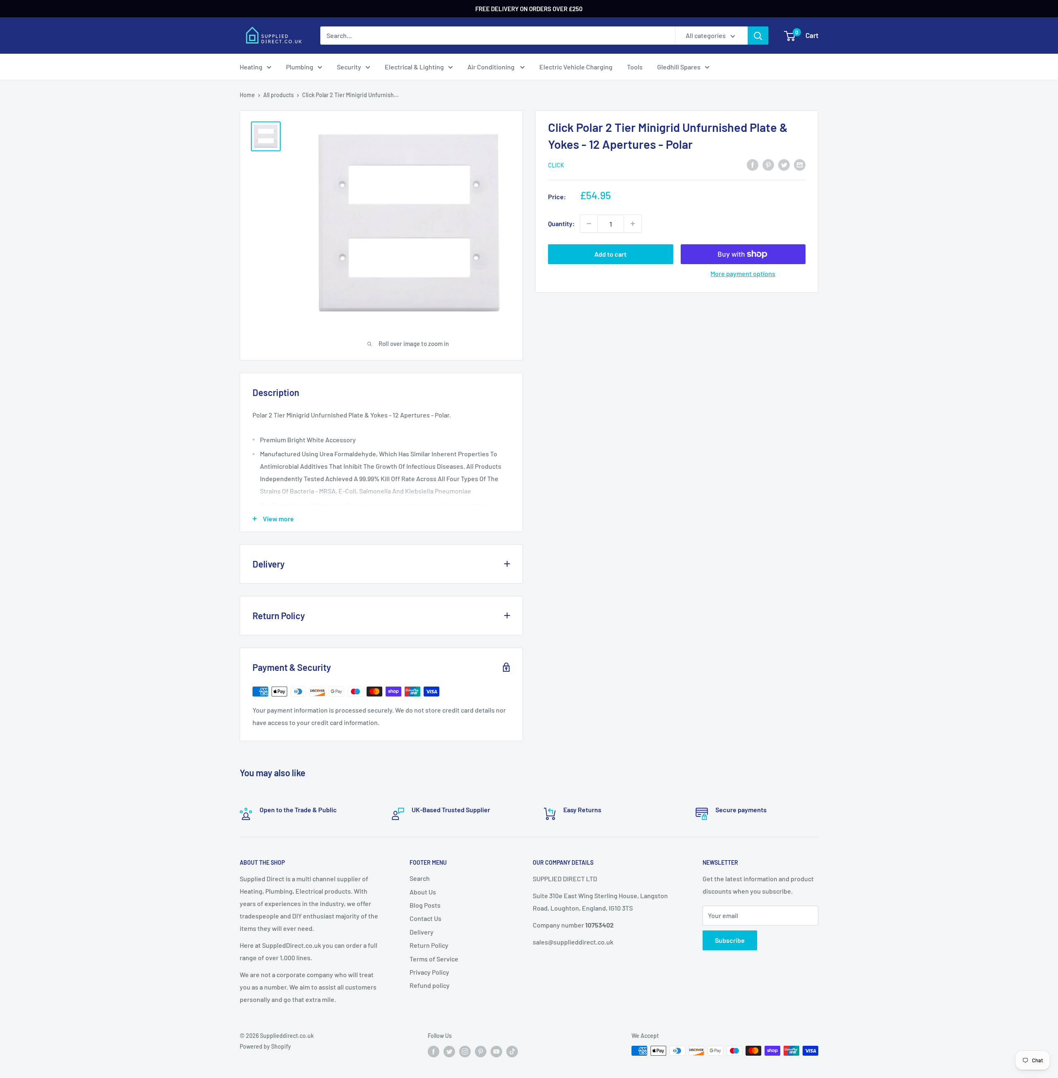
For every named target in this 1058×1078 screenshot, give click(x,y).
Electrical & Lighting (414, 67)
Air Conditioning (491, 67)
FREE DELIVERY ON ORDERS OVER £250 (529, 8)
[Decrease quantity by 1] (589, 223)
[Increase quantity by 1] (632, 223)
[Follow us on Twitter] (449, 1051)
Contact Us (425, 918)
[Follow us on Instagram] (465, 1051)
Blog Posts (425, 905)
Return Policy (429, 945)
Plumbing (299, 67)
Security (349, 67)
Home (247, 94)
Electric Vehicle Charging (575, 67)
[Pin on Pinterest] (768, 164)
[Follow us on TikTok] (512, 1051)
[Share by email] (799, 164)
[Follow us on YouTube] (496, 1051)
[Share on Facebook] (752, 164)
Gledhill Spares (679, 67)
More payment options (742, 273)
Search (420, 878)
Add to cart (610, 254)
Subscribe (730, 940)
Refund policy (430, 985)
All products (278, 94)
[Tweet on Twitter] (784, 164)
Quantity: (561, 223)
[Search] (758, 35)
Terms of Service (434, 959)
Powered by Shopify (265, 1046)
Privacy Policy (429, 972)
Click (556, 165)
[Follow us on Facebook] (433, 1051)
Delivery (422, 932)
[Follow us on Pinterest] (480, 1051)
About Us (423, 892)
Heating (251, 67)
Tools (635, 67)
